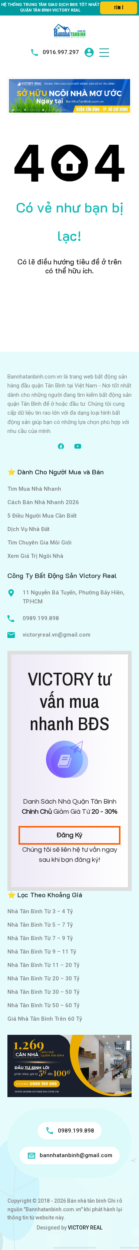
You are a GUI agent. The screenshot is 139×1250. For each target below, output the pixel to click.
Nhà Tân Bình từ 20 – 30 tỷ (43, 978)
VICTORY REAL (85, 1228)
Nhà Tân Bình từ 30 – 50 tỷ (43, 992)
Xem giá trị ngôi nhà (35, 556)
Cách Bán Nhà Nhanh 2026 (43, 502)
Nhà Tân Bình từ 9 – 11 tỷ (41, 951)
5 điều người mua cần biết (42, 515)
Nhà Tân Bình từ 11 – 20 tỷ (43, 965)
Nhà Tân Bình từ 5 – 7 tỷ (40, 924)
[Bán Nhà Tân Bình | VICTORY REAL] (69, 30)
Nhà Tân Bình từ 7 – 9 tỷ (40, 938)
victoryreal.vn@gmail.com (56, 634)
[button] (104, 52)
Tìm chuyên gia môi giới (39, 542)
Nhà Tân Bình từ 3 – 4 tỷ (40, 911)
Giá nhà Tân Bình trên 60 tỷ (44, 1018)
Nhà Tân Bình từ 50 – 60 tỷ (43, 1005)
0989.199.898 (41, 618)
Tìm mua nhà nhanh (34, 489)
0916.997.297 (61, 52)
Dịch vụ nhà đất (28, 529)
